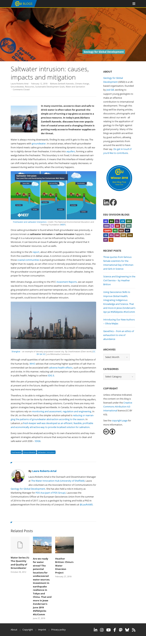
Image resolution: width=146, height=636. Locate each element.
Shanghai (16, 351)
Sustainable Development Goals (50, 86)
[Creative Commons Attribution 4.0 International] (106, 433)
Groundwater (29, 452)
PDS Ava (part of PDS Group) (51, 492)
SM (117, 235)
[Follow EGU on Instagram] (101, 630)
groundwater (39, 143)
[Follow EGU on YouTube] (108, 630)
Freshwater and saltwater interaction (30, 222)
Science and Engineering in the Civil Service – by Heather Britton (119, 280)
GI (123, 225)
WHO (32, 363)
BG (111, 221)
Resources (29, 86)
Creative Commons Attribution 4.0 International (117, 406)
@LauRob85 (86, 504)
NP (127, 230)
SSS (130, 235)
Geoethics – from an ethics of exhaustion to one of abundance (118, 335)
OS (105, 235)
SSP (123, 235)
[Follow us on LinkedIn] (106, 202)
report (36, 252)
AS (105, 221)
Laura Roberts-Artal (19, 83)
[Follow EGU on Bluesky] (127, 630)
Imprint (42, 629)
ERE (129, 221)
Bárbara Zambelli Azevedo (62, 83)
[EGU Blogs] (24, 6)
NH (121, 230)
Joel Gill (110, 89)
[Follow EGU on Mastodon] (120, 630)
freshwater (16, 452)
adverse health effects (60, 367)
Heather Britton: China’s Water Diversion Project (64, 565)
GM (129, 225)
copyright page (119, 420)
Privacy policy (58, 629)
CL (117, 221)
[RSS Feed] (133, 630)
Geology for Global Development (28, 488)
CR (122, 221)
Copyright (27, 629)
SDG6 (37, 441)
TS (111, 239)
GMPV (107, 230)
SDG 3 (51, 375)
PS (111, 235)
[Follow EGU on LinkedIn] (95, 630)
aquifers (70, 151)
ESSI (106, 225)
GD (117, 225)
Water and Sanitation (75, 86)
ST (105, 239)
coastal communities (28, 259)
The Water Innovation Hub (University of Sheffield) (58, 480)
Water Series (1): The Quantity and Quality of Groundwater (20, 563)
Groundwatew (17, 86)
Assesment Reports (66, 281)
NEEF (63, 224)
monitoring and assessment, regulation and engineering (61, 411)
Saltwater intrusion (46, 452)
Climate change (82, 83)
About (14, 629)
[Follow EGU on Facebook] (115, 630)
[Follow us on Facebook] (113, 202)
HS (115, 230)
